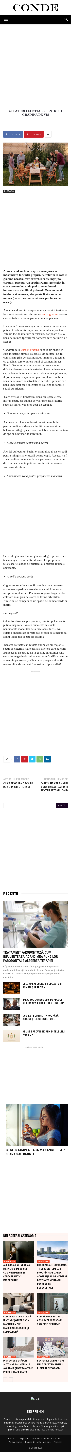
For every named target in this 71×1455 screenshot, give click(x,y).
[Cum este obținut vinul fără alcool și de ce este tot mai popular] (11, 1020)
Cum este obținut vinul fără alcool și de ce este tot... (40, 1017)
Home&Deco (9, 191)
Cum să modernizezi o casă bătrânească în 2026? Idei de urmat (50, 1320)
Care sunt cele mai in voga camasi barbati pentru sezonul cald (54, 787)
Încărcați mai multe (34, 1047)
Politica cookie (15, 1442)
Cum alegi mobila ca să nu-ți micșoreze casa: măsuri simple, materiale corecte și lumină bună (17, 1324)
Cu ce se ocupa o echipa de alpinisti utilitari (18, 785)
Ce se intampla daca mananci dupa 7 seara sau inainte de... (35, 1152)
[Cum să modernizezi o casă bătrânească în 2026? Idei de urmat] (52, 1303)
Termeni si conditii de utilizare (46, 1438)
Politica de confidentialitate (38, 1442)
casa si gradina (49, 314)
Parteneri (58, 1442)
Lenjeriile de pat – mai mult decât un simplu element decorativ (50, 1364)
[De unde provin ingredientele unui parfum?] (11, 1036)
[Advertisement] (35, 61)
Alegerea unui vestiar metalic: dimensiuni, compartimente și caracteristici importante (16, 1273)
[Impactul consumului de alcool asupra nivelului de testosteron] (11, 1004)
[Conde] (35, 7)
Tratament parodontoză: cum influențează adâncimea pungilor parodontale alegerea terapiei (30, 956)
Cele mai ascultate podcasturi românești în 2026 (42, 985)
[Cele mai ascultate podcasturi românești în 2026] (11, 988)
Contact (12, 1438)
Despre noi (24, 1438)
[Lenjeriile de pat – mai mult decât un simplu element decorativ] (52, 1347)
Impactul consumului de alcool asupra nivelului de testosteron (43, 1001)
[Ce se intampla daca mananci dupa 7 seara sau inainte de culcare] (37, 1125)
